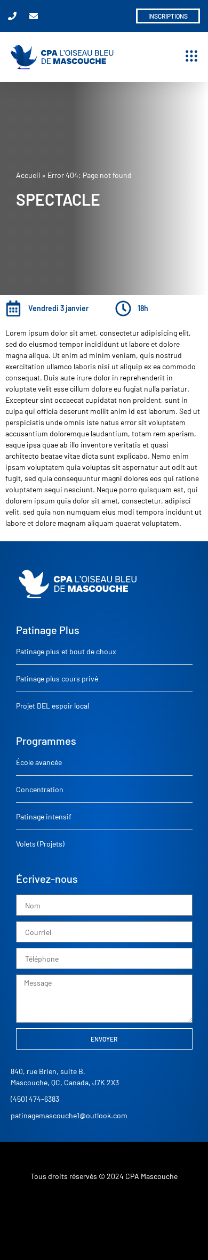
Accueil (28, 175)
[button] (191, 57)
